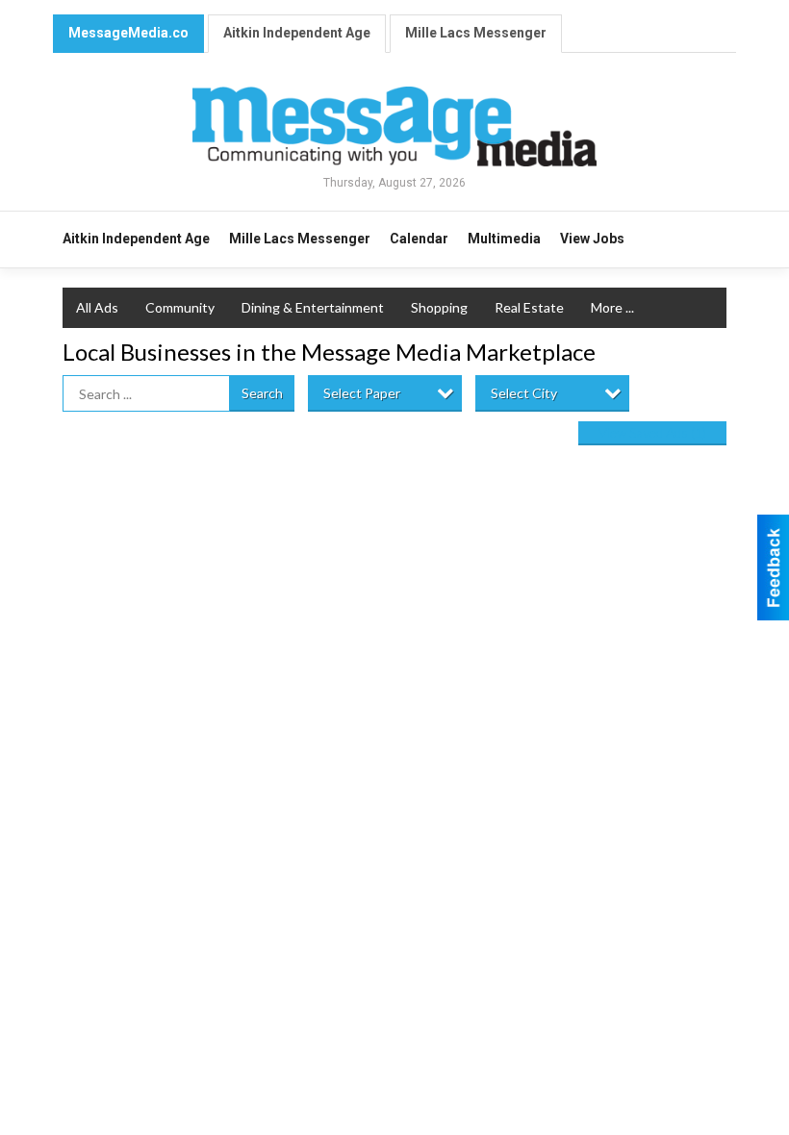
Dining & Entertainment (313, 307)
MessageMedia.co (128, 32)
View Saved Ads (652, 432)
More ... (612, 307)
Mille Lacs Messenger (476, 32)
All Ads (97, 307)
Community (180, 307)
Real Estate (529, 307)
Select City (524, 393)
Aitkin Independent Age (296, 32)
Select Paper (361, 393)
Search (262, 393)
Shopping (439, 307)
